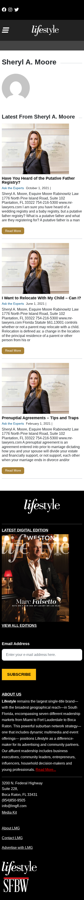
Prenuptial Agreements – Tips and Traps (40, 418)
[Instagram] (10, 9)
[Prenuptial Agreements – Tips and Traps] (35, 389)
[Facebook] (4, 9)
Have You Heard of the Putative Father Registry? (38, 180)
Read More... (46, 769)
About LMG (11, 828)
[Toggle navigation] (5, 30)
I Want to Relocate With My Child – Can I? (41, 298)
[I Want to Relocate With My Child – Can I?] (35, 269)
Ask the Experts (13, 188)
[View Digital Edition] (35, 578)
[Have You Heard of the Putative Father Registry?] (35, 150)
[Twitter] (16, 9)
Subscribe (19, 674)
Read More (13, 231)
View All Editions (19, 625)
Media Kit (9, 812)
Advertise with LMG (17, 847)
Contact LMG (12, 838)
